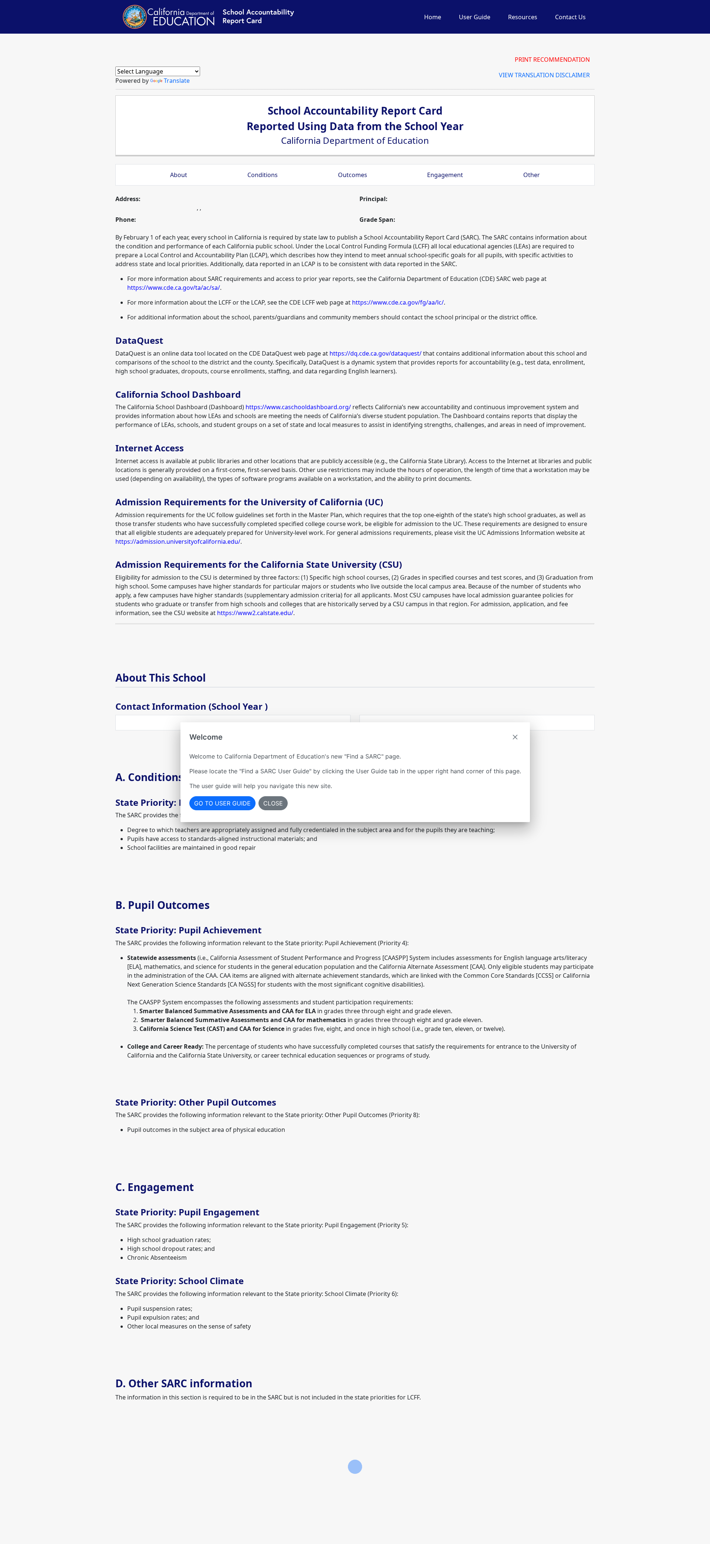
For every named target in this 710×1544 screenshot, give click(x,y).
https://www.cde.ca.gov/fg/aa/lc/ (398, 302)
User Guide (474, 17)
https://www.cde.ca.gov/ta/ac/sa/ (173, 288)
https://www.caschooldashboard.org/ (298, 407)
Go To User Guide (222, 803)
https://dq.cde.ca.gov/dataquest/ (375, 353)
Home (432, 17)
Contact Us (570, 17)
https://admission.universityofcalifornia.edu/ (177, 541)
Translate (177, 81)
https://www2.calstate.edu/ (255, 613)
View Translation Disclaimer (544, 75)
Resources (522, 17)
